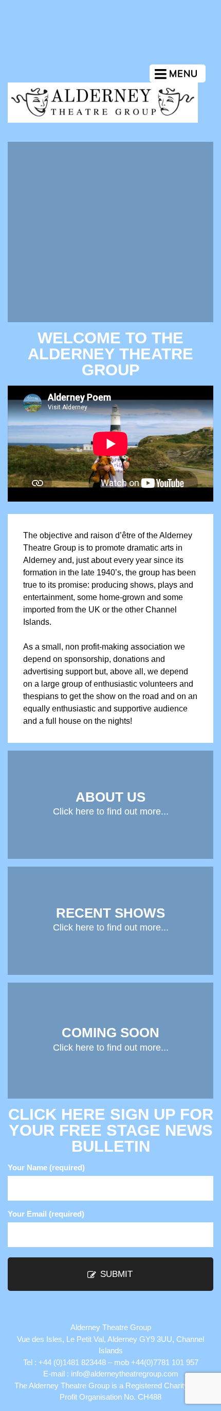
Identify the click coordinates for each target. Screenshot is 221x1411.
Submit (115, 1274)
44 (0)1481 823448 (74, 1362)
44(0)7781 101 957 (167, 1362)
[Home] (103, 119)
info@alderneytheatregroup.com (124, 1373)
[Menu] (178, 73)
